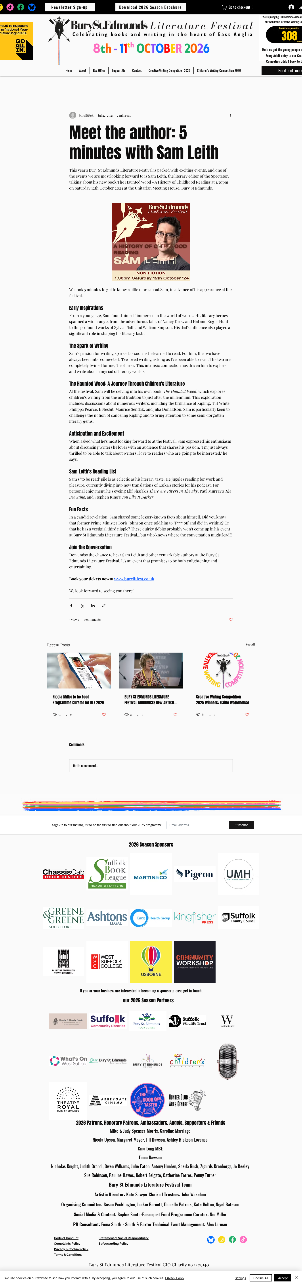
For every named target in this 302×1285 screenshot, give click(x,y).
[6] (31, 7)
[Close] (296, 1277)
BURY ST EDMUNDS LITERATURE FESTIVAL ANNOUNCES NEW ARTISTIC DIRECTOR (150, 700)
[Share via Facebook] (71, 606)
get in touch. (193, 991)
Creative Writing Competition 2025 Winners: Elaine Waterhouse (222, 700)
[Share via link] (104, 606)
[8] (21, 7)
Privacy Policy (174, 1278)
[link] (225, 7)
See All (250, 644)
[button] (83, 70)
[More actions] (230, 115)
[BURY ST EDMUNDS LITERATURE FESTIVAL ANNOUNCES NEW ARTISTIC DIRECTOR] (151, 670)
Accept (283, 1278)
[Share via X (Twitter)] (82, 606)
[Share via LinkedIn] (93, 606)
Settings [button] (240, 1278)
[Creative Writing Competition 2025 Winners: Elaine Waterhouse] (223, 670)
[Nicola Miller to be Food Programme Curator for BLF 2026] (79, 670)
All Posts (53, 85)
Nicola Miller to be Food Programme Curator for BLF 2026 (78, 700)
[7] (221, 1239)
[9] (10, 7)
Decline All (260, 1278)
